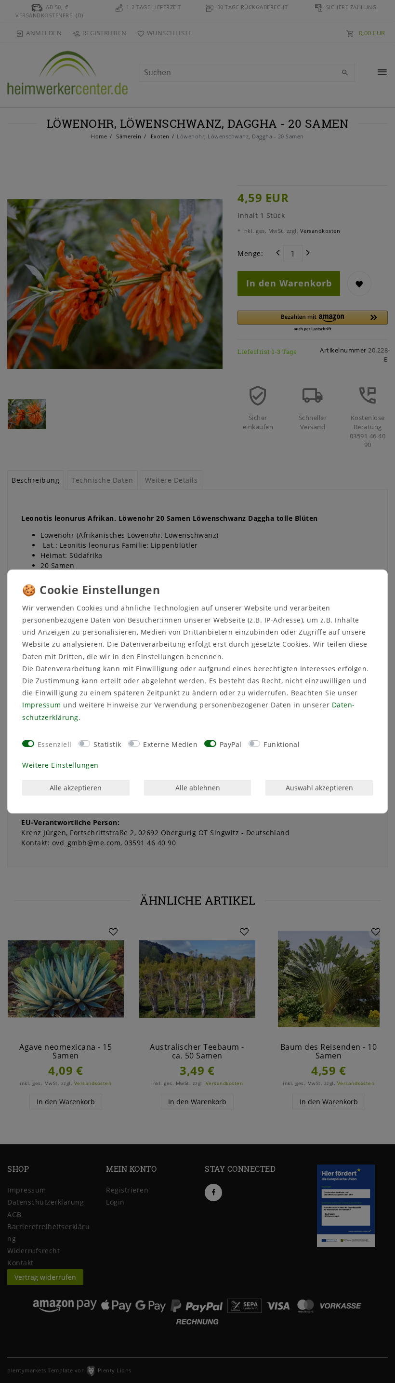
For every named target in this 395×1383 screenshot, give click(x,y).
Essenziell (55, 744)
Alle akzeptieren (76, 787)
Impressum (41, 704)
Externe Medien (170, 744)
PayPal (231, 744)
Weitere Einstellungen (60, 765)
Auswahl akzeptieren (319, 787)
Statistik (107, 744)
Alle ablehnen (197, 787)
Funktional (281, 744)
